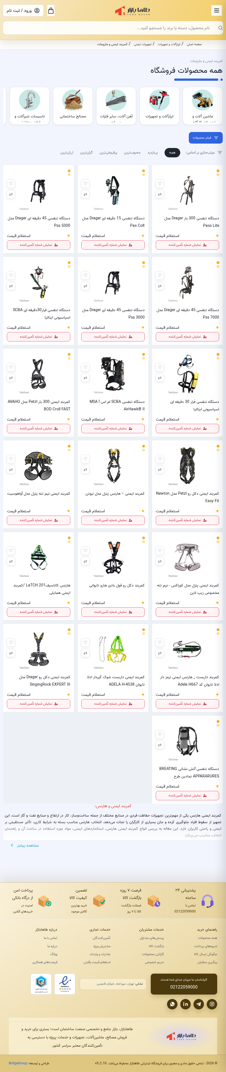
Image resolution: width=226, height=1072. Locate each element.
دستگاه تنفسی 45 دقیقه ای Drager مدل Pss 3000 (113, 314)
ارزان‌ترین (66, 152)
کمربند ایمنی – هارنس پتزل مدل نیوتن (115, 493)
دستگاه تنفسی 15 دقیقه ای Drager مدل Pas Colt (113, 222)
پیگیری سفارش (207, 962)
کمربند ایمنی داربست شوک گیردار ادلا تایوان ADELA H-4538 (116, 681)
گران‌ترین (86, 152)
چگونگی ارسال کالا (205, 954)
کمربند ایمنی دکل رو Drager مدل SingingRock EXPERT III (44, 681)
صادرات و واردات (100, 954)
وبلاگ (53, 954)
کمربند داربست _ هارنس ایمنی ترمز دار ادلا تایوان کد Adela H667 (189, 681)
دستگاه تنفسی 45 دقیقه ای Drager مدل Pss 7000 (188, 314)
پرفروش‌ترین (108, 152)
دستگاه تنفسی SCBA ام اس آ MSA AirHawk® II (117, 405)
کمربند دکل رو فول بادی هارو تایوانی (117, 585)
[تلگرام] (198, 1004)
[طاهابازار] (132, 10)
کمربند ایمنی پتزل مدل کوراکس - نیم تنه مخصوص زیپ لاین (188, 589)
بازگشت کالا (156, 946)
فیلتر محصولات (202, 138)
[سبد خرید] (51, 10)
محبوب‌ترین (132, 152)
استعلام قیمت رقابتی (97, 962)
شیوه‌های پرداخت (205, 946)
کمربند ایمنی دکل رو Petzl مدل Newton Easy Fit (187, 497)
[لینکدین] (185, 1004)
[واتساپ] (172, 1004)
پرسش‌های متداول (152, 938)
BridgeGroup (18, 1063)
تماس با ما (50, 938)
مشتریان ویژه (102, 946)
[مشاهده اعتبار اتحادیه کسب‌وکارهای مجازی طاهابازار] (41, 984)
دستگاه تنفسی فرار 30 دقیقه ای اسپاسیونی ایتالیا (194, 405)
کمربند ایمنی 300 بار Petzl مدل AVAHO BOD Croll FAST (39, 405)
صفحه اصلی (194, 44)
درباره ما (52, 946)
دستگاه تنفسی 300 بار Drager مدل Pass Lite (191, 222)
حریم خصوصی (154, 962)
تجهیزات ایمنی (143, 44)
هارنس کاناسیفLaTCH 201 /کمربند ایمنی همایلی (41, 589)
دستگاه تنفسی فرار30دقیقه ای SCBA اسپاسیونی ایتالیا (41, 314)
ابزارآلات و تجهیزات (169, 44)
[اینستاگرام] (212, 1004)
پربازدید (152, 152)
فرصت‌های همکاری (45, 962)
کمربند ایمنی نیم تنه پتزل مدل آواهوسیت (38, 493)
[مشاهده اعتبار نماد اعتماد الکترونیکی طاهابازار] (64, 984)
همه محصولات (207, 938)
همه (172, 152)
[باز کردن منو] (216, 10)
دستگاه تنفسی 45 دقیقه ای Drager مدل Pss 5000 (39, 222)
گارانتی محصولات (153, 954)
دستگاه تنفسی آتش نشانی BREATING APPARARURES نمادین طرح (189, 772)
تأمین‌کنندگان (102, 938)
